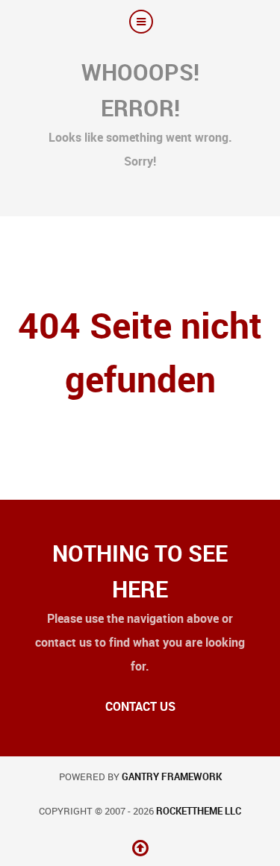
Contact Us (140, 707)
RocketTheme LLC (198, 811)
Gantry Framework (172, 776)
